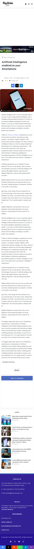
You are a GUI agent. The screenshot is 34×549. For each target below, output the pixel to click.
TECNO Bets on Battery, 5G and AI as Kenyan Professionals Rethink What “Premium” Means (22, 440)
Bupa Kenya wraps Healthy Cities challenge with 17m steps (22, 417)
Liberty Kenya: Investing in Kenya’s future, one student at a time (22, 428)
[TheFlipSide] (7, 4)
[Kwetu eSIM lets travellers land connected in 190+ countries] (6, 464)
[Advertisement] (17, 27)
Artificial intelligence (13, 135)
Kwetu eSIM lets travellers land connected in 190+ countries (21, 461)
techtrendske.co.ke (6, 518)
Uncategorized (11, 57)
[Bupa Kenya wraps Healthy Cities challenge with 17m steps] (6, 420)
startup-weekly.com (6, 522)
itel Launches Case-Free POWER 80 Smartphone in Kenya (21, 450)
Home (4, 57)
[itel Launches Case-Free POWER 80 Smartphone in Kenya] (6, 453)
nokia (17, 370)
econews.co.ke (5, 530)
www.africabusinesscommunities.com (11, 526)
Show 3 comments (17, 378)
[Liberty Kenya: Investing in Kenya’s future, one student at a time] (6, 431)
